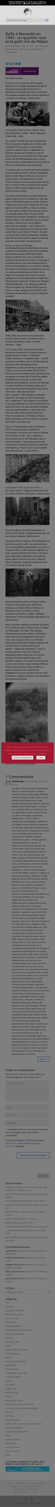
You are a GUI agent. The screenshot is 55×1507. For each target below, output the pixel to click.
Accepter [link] (41, 758)
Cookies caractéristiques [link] (22, 757)
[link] (28, 11)
